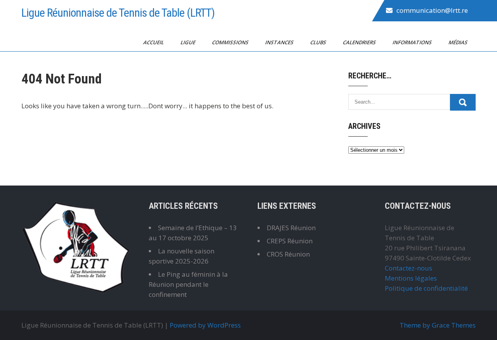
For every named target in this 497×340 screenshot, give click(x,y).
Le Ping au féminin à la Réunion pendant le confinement (188, 284)
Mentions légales (411, 278)
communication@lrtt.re (432, 10)
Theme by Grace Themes (438, 325)
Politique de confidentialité (426, 288)
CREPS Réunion (290, 240)
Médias (458, 42)
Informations (413, 42)
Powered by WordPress (205, 325)
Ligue (188, 42)
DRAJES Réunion (291, 227)
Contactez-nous (408, 268)
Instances (279, 42)
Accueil (154, 42)
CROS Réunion (288, 254)
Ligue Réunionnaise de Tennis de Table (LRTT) (118, 12)
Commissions (230, 42)
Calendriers (360, 42)
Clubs (318, 42)
